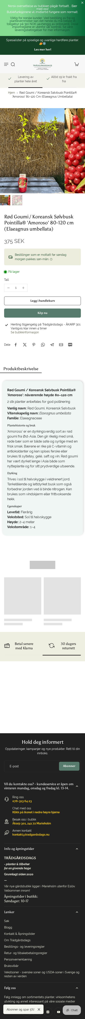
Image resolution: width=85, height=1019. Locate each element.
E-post (14, 766)
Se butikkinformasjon (25, 332)
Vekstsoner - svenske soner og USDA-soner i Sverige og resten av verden (41, 974)
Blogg (8, 927)
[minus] (8, 287)
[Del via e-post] (61, 344)
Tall (6, 279)
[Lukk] (39, 1009)
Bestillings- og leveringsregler (24, 946)
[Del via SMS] (70, 344)
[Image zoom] (42, 150)
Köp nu (42, 313)
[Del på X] (24, 344)
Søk (6, 921)
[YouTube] (58, 1012)
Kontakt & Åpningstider (19, 933)
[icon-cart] (76, 64)
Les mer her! (42, 49)
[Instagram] (47, 1012)
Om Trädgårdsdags (17, 940)
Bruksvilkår (11, 966)
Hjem (11, 92)
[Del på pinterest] (33, 344)
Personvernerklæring (18, 959)
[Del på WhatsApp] (42, 344)
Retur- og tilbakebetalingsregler (25, 953)
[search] (12, 64)
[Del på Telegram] (52, 344)
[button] (42, 301)
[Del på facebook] (15, 344)
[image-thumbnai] (5, 200)
